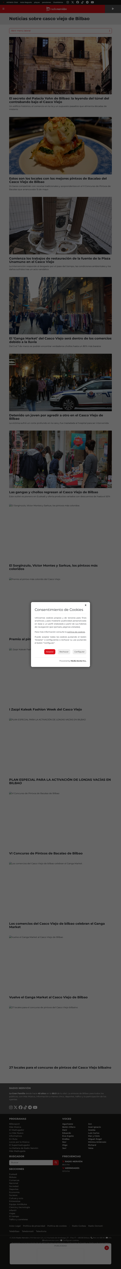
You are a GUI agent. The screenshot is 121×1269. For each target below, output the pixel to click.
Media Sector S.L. (78, 661)
